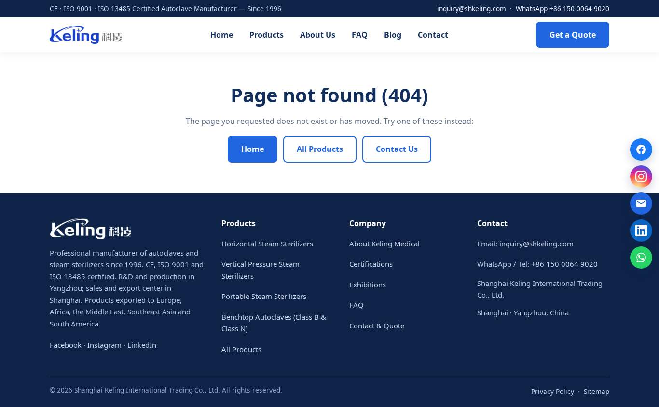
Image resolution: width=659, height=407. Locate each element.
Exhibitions (367, 284)
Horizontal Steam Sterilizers (267, 243)
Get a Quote (572, 34)
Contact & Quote (376, 325)
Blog (392, 34)
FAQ (360, 34)
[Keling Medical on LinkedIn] (641, 230)
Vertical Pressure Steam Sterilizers (260, 270)
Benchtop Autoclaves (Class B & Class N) (273, 323)
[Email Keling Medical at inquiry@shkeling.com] (641, 203)
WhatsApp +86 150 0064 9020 (562, 8)
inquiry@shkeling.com (471, 8)
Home (221, 34)
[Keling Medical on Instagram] (641, 176)
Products (266, 34)
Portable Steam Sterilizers (263, 296)
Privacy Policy (552, 391)
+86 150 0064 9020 (564, 264)
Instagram (104, 345)
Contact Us (397, 149)
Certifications (371, 264)
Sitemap (596, 391)
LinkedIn (141, 345)
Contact (433, 34)
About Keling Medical (384, 243)
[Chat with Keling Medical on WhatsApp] (641, 257)
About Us (317, 34)
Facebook (66, 345)
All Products (320, 149)
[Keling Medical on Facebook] (641, 149)
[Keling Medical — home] (86, 35)
